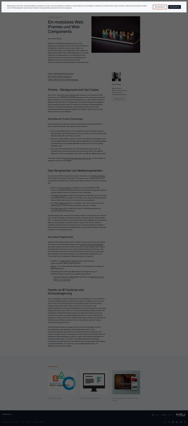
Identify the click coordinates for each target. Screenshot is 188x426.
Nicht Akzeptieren (160, 7)
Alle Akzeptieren (174, 7)
